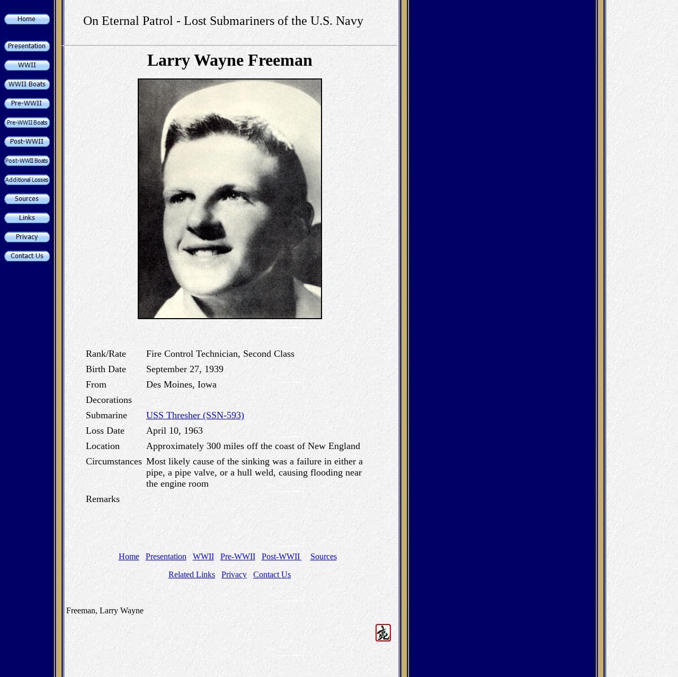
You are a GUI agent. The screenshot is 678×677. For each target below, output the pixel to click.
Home (129, 556)
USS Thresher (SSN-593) (195, 415)
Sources (323, 556)
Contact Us (272, 574)
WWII (203, 556)
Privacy (234, 574)
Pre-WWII (237, 556)
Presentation (166, 556)
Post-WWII (282, 556)
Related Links (191, 574)
